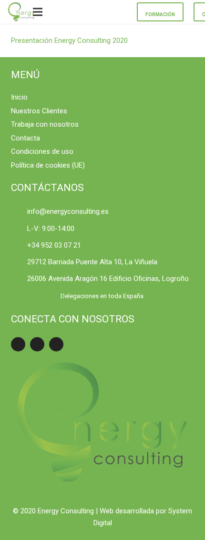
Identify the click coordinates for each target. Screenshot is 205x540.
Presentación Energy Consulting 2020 (69, 40)
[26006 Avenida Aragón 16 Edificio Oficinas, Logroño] (19, 279)
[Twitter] (37, 344)
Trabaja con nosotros (45, 124)
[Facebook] (18, 344)
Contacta (25, 138)
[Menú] (37, 12)
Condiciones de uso (42, 151)
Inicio (19, 97)
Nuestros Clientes (39, 111)
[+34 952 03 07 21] (19, 245)
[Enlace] (21, 11)
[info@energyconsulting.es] (19, 212)
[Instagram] (56, 344)
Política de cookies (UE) (48, 165)
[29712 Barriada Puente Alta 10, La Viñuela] (19, 262)
